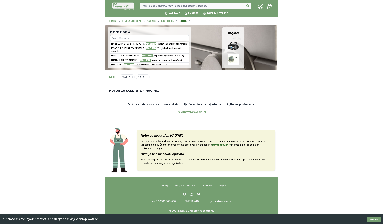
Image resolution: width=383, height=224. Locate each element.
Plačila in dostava (185, 185)
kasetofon (197, 159)
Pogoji (222, 185)
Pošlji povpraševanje (189, 112)
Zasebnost (207, 185)
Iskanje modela (120, 32)
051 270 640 (192, 201)
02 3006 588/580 (166, 201)
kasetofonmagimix (176, 141)
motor (158, 141)
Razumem (373, 219)
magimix (208, 159)
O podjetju (163, 185)
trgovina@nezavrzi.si (219, 201)
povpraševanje (221, 144)
